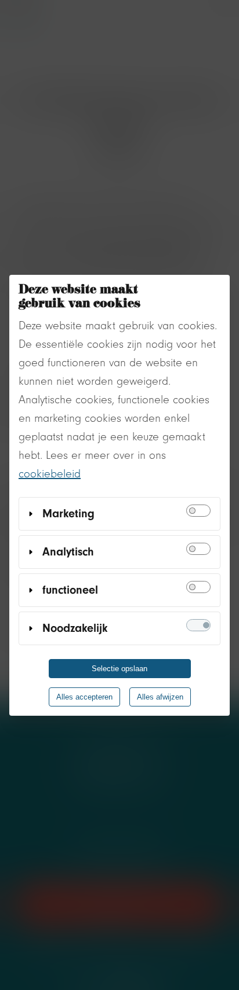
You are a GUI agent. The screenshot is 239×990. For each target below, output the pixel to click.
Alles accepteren (84, 697)
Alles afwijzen (160, 697)
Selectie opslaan (119, 668)
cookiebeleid (50, 473)
